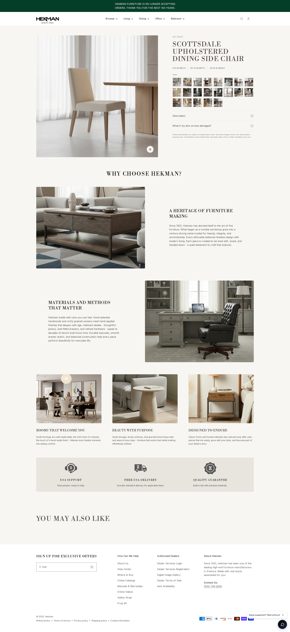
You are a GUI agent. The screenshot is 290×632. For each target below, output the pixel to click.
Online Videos (125, 591)
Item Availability (166, 586)
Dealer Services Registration (173, 569)
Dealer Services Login (169, 563)
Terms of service (62, 620)
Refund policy (43, 620)
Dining (142, 18)
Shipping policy (99, 620)
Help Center (124, 569)
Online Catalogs (126, 580)
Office (158, 18)
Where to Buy (125, 574)
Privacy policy (81, 620)
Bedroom (176, 18)
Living (126, 18)
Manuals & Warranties (130, 586)
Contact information (120, 620)
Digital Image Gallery (168, 574)
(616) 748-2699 (213, 586)
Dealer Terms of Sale (169, 580)
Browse (110, 18)
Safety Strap (124, 597)
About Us (122, 563)
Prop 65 (122, 603)
